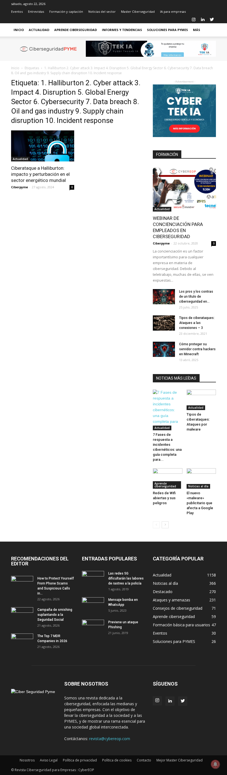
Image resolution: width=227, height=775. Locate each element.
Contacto (144, 760)
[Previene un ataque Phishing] (93, 627)
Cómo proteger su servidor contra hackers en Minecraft (197, 349)
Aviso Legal (49, 760)
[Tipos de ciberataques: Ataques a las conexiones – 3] (164, 323)
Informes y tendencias (122, 30)
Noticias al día (198, 486)
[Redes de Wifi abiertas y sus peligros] (167, 478)
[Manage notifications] (215, 764)
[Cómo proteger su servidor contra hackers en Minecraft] (164, 349)
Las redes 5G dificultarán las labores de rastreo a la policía (126, 578)
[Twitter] (212, 19)
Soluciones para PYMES (167, 30)
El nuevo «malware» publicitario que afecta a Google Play (200, 503)
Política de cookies (116, 760)
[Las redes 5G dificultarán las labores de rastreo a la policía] (93, 578)
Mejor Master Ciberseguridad (179, 760)
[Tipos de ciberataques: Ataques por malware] (201, 400)
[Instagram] (193, 19)
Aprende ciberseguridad (75, 30)
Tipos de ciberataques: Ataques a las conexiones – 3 (197, 323)
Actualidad (39, 30)
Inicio (19, 30)
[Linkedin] (202, 19)
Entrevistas (36, 11)
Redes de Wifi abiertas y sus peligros (164, 498)
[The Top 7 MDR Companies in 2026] (22, 641)
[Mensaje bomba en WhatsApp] (93, 605)
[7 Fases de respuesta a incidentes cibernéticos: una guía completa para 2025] (167, 410)
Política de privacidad (80, 760)
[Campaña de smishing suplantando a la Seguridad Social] (22, 615)
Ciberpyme (19, 187)
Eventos (17, 11)
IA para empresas (173, 11)
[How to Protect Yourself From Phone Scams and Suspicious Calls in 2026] (22, 583)
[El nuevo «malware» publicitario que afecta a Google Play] (201, 478)
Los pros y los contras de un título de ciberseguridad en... (196, 296)
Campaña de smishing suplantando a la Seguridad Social (54, 615)
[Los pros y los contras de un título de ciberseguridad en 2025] (164, 296)
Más (196, 30)
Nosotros (27, 760)
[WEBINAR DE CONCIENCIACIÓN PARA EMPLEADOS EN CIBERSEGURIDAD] (184, 189)
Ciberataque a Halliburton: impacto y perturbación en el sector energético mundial (40, 174)
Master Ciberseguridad (138, 11)
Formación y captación (66, 11)
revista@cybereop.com (109, 738)
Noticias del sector (102, 11)
